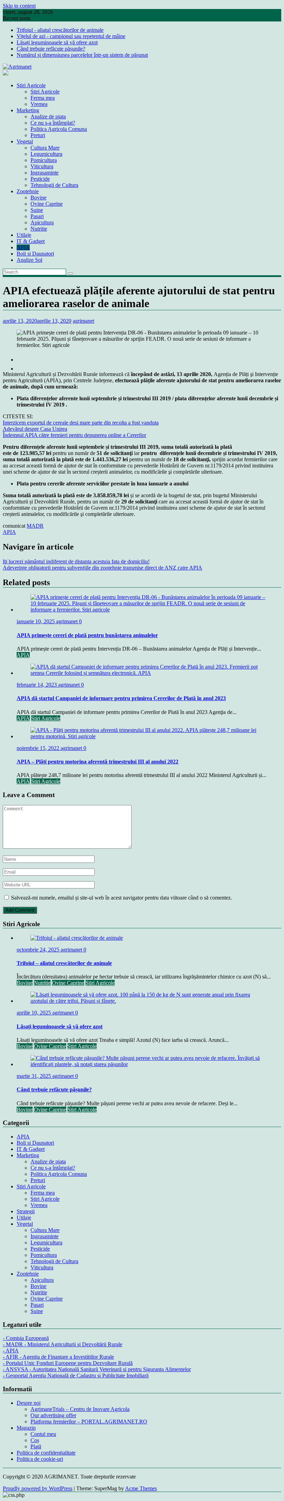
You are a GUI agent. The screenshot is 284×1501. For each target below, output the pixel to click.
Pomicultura (43, 160)
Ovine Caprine (46, 204)
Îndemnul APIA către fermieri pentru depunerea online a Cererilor (74, 435)
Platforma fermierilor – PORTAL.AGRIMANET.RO (88, 1421)
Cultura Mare (45, 148)
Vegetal (25, 141)
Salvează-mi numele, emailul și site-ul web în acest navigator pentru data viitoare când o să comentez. (121, 898)
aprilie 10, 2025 (34, 1013)
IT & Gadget (31, 241)
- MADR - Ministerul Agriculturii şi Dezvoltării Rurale (62, 1344)
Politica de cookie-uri (40, 1459)
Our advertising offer (53, 1415)
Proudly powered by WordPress (37, 1488)
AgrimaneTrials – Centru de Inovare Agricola (80, 1409)
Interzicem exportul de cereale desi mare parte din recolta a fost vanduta (81, 423)
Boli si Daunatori (35, 254)
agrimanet (83, 321)
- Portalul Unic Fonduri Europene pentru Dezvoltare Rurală (68, 1363)
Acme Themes (141, 1488)
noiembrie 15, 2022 (39, 748)
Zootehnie (28, 191)
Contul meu (43, 1434)
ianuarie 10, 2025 (36, 621)
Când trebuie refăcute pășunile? (51, 49)
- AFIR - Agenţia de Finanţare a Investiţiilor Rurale (58, 1357)
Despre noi (29, 1403)
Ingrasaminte (44, 173)
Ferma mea (42, 98)
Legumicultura (46, 154)
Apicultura (42, 222)
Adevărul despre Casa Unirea (35, 429)
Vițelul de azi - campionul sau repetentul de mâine (71, 36)
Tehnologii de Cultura (54, 185)
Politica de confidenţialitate (46, 1453)
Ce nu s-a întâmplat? (52, 123)
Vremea (38, 104)
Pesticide (40, 179)
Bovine (38, 197)
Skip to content (19, 6)
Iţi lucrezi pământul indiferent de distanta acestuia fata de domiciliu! (76, 561)
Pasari (37, 216)
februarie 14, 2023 (37, 685)
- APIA (11, 1350)
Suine (36, 210)
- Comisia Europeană (26, 1338)
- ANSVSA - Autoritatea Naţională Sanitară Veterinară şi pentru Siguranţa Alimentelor (97, 1369)
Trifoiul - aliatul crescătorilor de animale (60, 30)
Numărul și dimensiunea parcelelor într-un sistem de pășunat (82, 55)
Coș (34, 1440)
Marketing (28, 110)
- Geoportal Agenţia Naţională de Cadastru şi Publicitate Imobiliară (76, 1375)
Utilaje (24, 235)
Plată (35, 1446)
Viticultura (41, 166)
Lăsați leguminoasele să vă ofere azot (57, 42)
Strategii (26, 1211)
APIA (23, 247)
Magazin (26, 1428)
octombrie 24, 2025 (39, 950)
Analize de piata (48, 116)
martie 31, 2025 (34, 1076)
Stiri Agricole (31, 85)
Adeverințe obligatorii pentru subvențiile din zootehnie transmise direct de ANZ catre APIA (102, 568)
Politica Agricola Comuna (58, 129)
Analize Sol (29, 260)
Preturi (37, 135)
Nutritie (38, 229)
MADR (35, 526)
